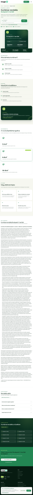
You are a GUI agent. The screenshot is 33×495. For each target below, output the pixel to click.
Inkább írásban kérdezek (5, 397)
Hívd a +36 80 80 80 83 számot (12, 24)
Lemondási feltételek (20, 486)
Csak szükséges (23, 490)
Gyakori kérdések (20, 475)
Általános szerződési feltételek (22, 485)
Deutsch (8, 476)
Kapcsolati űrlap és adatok (4, 486)
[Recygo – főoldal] (4, 2)
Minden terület (4, 427)
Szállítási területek (20, 474)
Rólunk (19, 476)
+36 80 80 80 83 (3, 483)
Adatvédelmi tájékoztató (5, 492)
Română (2, 478)
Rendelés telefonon (9, 462)
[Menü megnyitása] (31, 2)
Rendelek (25, 1)
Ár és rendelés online (8, 459)
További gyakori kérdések (7, 117)
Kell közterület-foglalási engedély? (16, 401)
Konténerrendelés (20, 471)
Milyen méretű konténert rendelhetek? (16, 405)
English (5, 476)
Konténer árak (20, 472)
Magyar (2, 476)
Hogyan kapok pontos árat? (16, 412)
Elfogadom (28, 490)
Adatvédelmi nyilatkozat (21, 483)
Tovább (23, 20)
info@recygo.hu (3, 485)
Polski (5, 478)
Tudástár (19, 478)
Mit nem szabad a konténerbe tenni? (16, 408)
